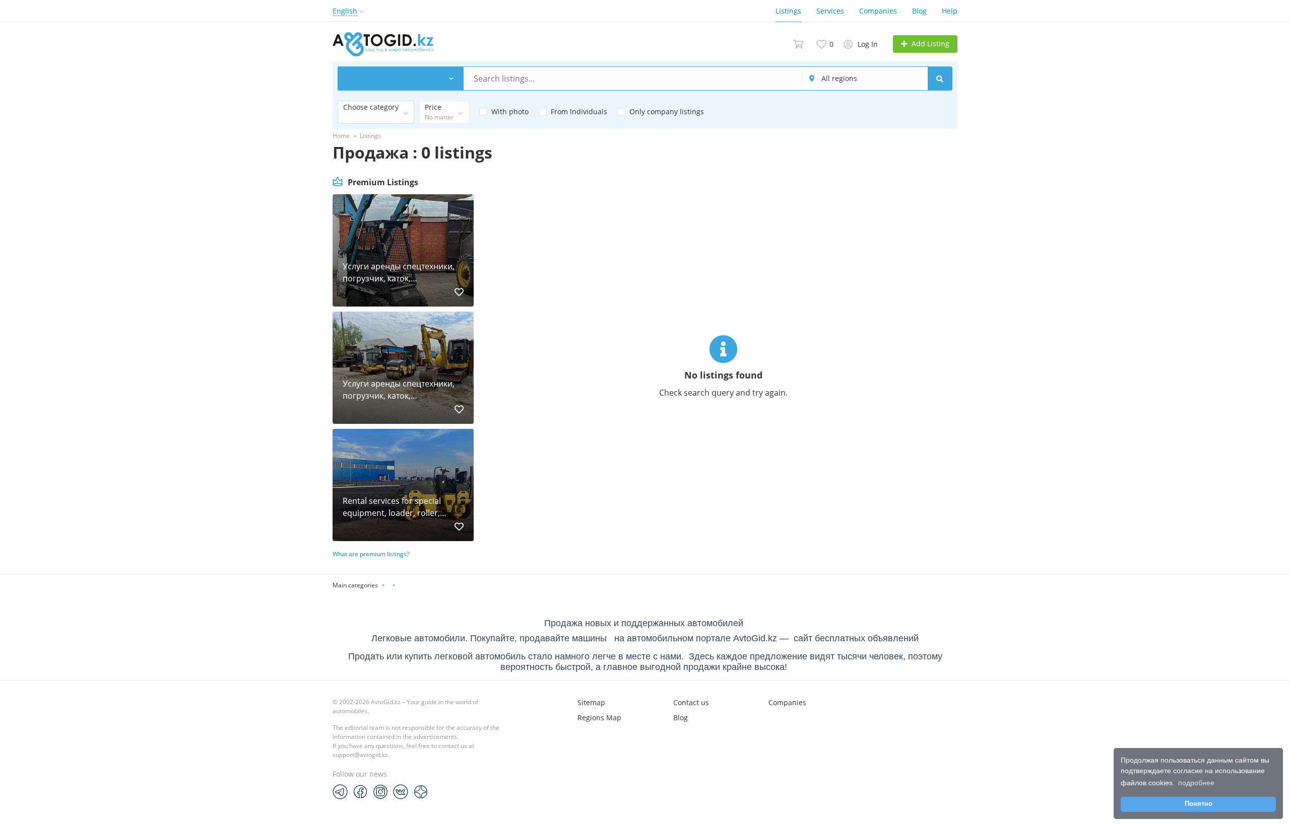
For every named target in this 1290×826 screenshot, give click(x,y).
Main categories (355, 585)
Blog (919, 11)
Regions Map (599, 717)
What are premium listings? (371, 554)
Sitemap (591, 702)
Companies (878, 11)
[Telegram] (340, 791)
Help (949, 11)
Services (830, 11)
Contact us (691, 702)
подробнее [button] (1196, 783)
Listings (788, 11)
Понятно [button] (1198, 803)
